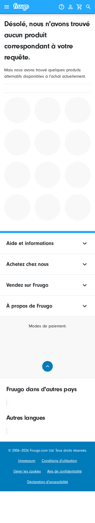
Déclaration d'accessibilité (47, 482)
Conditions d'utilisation (59, 461)
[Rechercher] (88, 6)
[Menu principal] (6, 6)
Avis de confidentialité (64, 471)
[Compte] (70, 6)
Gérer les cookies (27, 471)
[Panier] (79, 6)
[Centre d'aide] (61, 6)
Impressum (26, 461)
